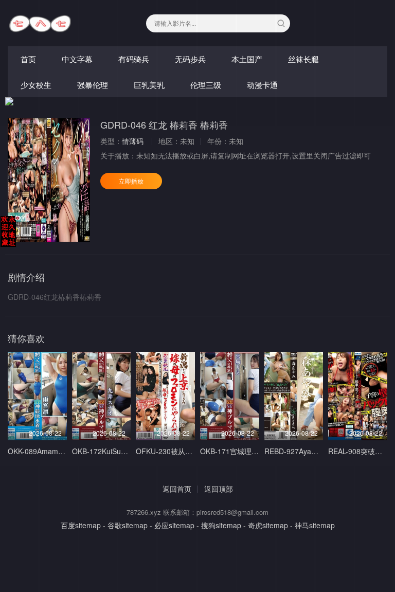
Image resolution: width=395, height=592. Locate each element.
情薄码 (132, 141)
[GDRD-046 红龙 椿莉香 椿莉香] (49, 180)
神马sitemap (315, 525)
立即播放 (131, 180)
